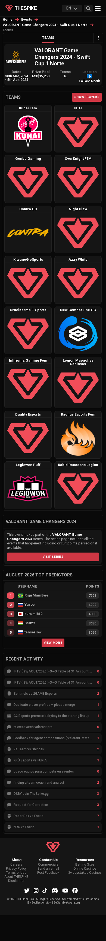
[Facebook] (75, 890)
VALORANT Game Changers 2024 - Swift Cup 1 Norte (45, 25)
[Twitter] (27, 890)
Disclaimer (16, 881)
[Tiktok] (44, 890)
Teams (48, 38)
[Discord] (54, 890)
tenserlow (33, 632)
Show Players (86, 97)
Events (26, 19)
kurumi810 (33, 614)
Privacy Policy (16, 868)
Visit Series (53, 557)
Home (8, 19)
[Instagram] (36, 890)
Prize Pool (40, 72)
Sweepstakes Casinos (85, 873)
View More (53, 643)
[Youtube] (65, 890)
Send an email (48, 868)
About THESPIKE (16, 877)
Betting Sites (85, 864)
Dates (16, 72)
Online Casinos (84, 868)
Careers (16, 864)
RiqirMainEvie (36, 595)
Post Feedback (48, 873)
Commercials (48, 864)
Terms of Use (16, 873)
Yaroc (29, 605)
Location (89, 72)
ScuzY (29, 623)
